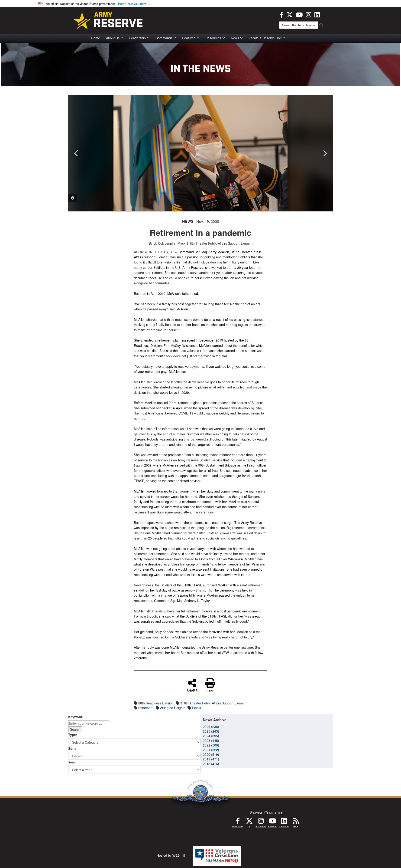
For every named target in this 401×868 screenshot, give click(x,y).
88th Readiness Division (156, 703)
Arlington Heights (172, 707)
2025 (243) (211, 731)
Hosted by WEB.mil (171, 855)
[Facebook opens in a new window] (281, 14)
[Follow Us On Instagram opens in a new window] (261, 822)
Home (95, 38)
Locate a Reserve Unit (265, 38)
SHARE (192, 690)
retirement (145, 707)
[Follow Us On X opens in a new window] (249, 822)
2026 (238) (211, 726)
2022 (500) (211, 745)
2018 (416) (211, 763)
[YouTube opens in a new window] (299, 14)
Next (324, 153)
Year (71, 762)
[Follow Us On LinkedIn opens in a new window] (284, 822)
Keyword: (75, 716)
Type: (72, 734)
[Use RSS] (295, 822)
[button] (135, 3)
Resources (213, 38)
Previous (76, 153)
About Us (113, 38)
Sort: (72, 748)
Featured (189, 38)
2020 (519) (211, 754)
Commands (163, 38)
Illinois (196, 707)
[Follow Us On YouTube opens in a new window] (272, 822)
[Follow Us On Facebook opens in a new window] (237, 822)
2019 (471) (211, 759)
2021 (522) (211, 749)
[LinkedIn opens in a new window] (317, 14)
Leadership (137, 38)
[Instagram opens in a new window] (308, 14)
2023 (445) (211, 740)
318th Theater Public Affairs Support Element (213, 703)
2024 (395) (211, 735)
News (235, 38)
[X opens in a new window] (290, 14)
